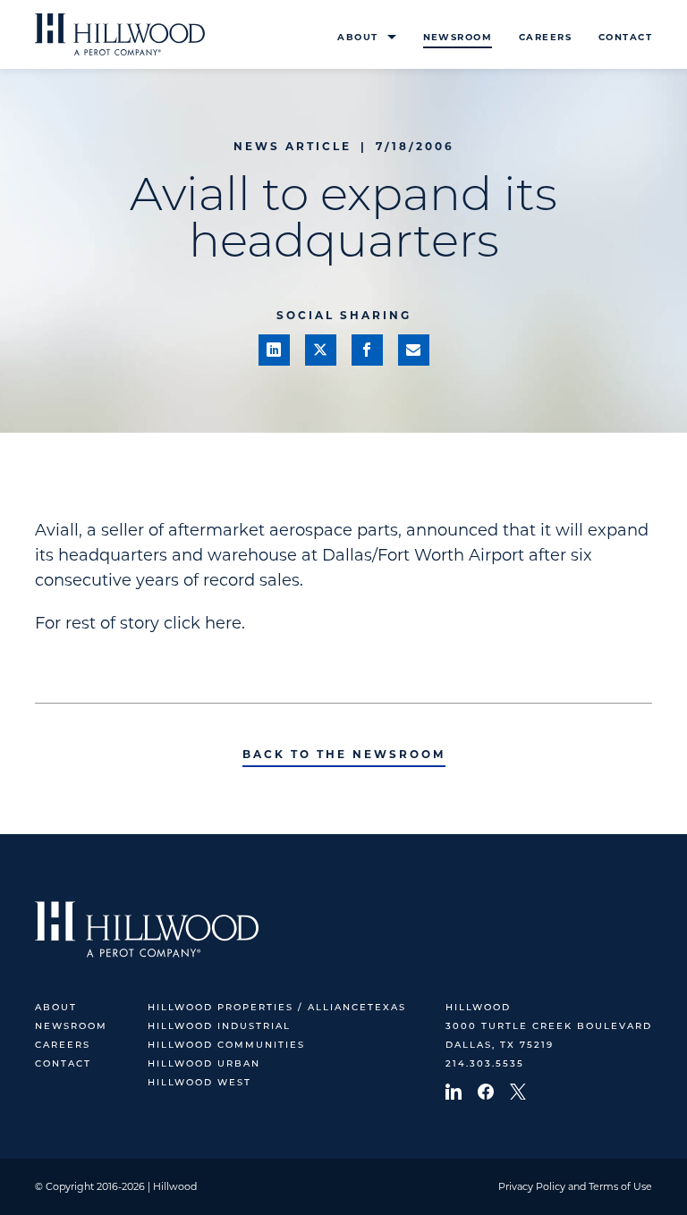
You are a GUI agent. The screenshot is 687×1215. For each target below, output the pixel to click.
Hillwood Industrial (219, 1027)
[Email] (413, 350)
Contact (625, 37)
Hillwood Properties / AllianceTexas (277, 1008)
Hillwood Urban (204, 1064)
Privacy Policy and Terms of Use (575, 1186)
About (357, 37)
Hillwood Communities (226, 1045)
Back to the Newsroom (343, 754)
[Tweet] (320, 350)
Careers (545, 37)
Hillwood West (199, 1083)
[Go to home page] (120, 34)
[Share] (274, 350)
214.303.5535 (484, 1064)
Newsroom (457, 37)
